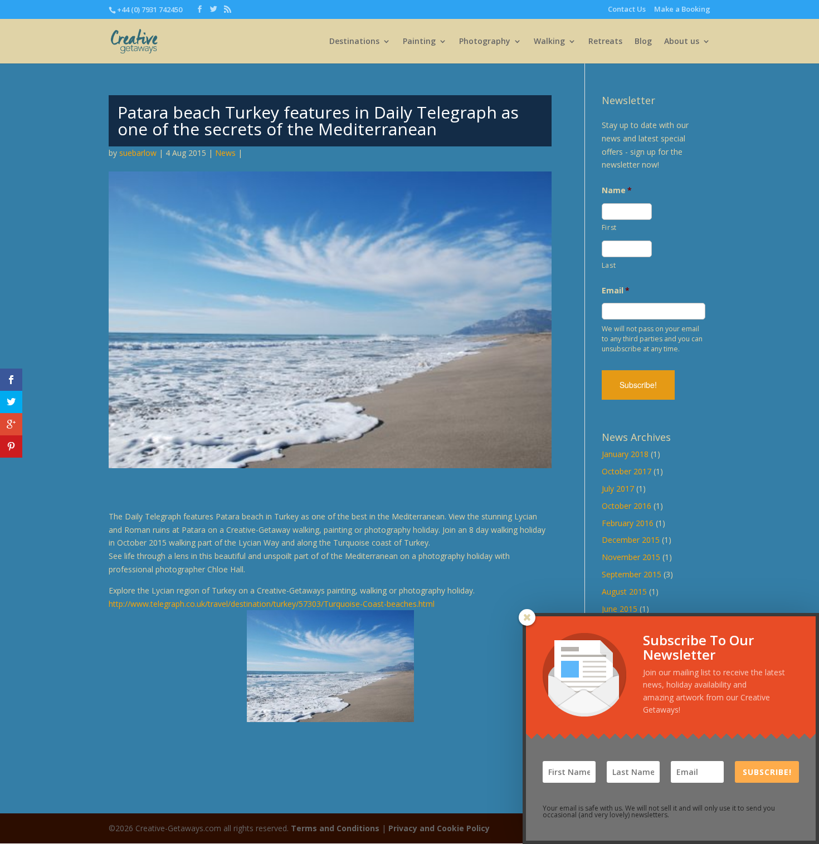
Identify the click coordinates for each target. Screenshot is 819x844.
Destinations (354, 41)
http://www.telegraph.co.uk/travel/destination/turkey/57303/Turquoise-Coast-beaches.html (272, 603)
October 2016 (626, 505)
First (609, 227)
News (225, 153)
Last (609, 265)
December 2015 (631, 539)
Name (617, 190)
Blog (643, 41)
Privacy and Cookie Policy (439, 828)
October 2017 (626, 471)
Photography (484, 41)
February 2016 (628, 523)
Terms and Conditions (335, 828)
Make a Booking (682, 10)
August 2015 (624, 591)
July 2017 (618, 488)
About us (681, 41)
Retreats (605, 41)
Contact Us (627, 10)
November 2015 (631, 557)
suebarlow (138, 153)
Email (616, 291)
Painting (419, 41)
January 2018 (625, 454)
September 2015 (631, 574)
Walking (549, 41)
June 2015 (619, 608)
